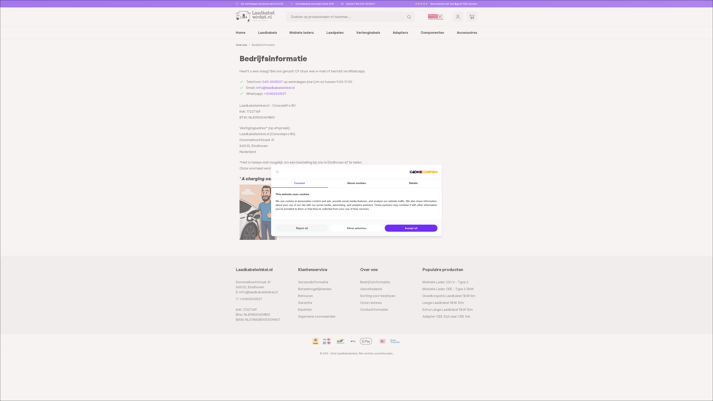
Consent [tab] (299, 183)
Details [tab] (413, 183)
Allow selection (356, 228)
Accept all (411, 228)
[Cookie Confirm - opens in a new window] (423, 171)
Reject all (302, 228)
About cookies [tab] (356, 183)
